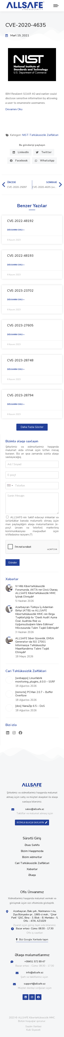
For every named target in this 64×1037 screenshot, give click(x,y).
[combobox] (10, 485)
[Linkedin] (25, 997)
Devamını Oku (13, 109)
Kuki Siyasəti (33, 1030)
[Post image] (9, 588)
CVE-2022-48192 (20, 221)
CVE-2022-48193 (20, 256)
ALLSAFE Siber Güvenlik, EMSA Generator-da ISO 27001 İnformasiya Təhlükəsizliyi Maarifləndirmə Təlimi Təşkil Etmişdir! (34, 645)
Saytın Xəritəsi (33, 1026)
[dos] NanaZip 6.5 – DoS (30, 706)
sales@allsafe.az (34, 809)
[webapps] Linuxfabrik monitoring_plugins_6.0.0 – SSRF (35, 679)
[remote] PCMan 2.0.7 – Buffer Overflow (34, 694)
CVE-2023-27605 (20, 325)
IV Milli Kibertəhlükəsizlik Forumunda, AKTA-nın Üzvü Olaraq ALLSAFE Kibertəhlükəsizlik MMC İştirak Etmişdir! (36, 591)
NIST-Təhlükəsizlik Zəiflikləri (40, 135)
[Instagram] (14, 733)
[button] (20, 152)
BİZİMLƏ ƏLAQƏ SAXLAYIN (30, 822)
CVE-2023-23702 (20, 290)
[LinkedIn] (8, 733)
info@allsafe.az (34, 972)
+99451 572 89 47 (34, 961)
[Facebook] (20, 733)
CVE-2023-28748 (20, 360)
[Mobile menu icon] (55, 5)
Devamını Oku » (15, 229)
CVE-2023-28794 (20, 395)
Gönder (12, 562)
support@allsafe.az (35, 983)
